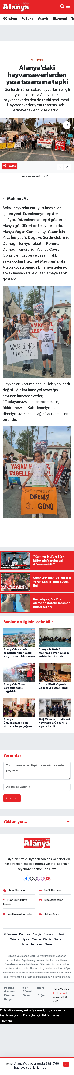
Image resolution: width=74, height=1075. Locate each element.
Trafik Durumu (52, 890)
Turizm (63, 934)
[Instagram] (40, 878)
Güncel (37, 60)
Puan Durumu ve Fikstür (15, 902)
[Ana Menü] (68, 7)
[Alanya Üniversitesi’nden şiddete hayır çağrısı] (19, 707)
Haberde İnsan (31, 944)
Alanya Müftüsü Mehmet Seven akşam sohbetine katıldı (54, 653)
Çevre (36, 939)
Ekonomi (60, 18)
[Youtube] (47, 878)
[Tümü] (69, 821)
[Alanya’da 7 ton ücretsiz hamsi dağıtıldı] (19, 672)
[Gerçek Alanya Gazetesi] (16, 7)
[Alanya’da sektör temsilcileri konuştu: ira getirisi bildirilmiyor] (19, 637)
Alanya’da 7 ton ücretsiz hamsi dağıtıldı (14, 688)
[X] (33, 878)
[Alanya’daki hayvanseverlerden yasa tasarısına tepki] (37, 139)
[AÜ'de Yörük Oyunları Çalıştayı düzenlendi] (55, 672)
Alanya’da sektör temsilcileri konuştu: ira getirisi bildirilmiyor (19, 653)
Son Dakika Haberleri (20, 914)
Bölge (8, 999)
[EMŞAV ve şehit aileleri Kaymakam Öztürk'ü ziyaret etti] (55, 707)
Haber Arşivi (51, 914)
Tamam (6, 1021)
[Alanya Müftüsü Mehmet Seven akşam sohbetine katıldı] (55, 637)
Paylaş (12, 165)
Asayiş (43, 18)
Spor (25, 939)
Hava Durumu (16, 890)
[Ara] (62, 7)
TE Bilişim (59, 993)
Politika (27, 18)
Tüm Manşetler (53, 900)
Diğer (41, 995)
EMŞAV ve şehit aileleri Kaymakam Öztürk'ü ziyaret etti (54, 723)
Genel (48, 944)
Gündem (10, 18)
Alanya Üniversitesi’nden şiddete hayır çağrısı (17, 723)
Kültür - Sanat (53, 939)
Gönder (12, 798)
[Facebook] (26, 878)
